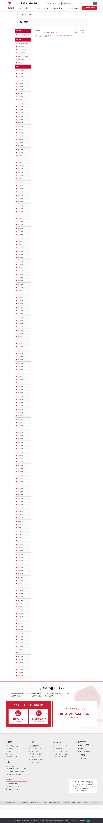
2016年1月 (20, 373)
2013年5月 (20, 465)
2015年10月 (20, 383)
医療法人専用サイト (84, 751)
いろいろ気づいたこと (23, 43)
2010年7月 (20, 557)
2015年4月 (20, 402)
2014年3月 (20, 442)
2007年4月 (20, 639)
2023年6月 (20, 165)
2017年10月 (20, 307)
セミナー (47, 8)
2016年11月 (20, 340)
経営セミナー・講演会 (23, 56)
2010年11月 (20, 544)
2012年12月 (20, 478)
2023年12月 (20, 155)
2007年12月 (20, 620)
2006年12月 (20, 649)
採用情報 (57, 3)
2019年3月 (20, 280)
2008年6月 (20, 616)
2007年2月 (20, 643)
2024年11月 (20, 132)
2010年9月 (20, 550)
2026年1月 (20, 90)
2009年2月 (20, 597)
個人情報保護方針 (10, 802)
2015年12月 (20, 376)
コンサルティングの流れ (61, 751)
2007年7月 (20, 633)
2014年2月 (20, 445)
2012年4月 (20, 501)
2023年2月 (20, 172)
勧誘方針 (67, 802)
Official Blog (35, 751)
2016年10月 (20, 343)
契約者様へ (58, 8)
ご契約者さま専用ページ (85, 745)
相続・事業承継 (21, 53)
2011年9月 (20, 521)
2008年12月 (20, 603)
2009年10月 (20, 583)
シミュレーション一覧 (61, 746)
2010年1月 (20, 573)
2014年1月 (20, 448)
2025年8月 (20, 106)
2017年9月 (20, 310)
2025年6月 (20, 113)
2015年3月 (20, 406)
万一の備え (81, 755)
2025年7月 (20, 109)
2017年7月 (20, 317)
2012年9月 (20, 488)
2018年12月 (20, 290)
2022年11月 (20, 182)
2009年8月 (20, 590)
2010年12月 (20, 541)
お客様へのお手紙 (36, 754)
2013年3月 (20, 471)
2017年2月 (20, 330)
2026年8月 (20, 70)
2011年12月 (20, 511)
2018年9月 (20, 300)
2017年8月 (20, 313)
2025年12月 (20, 93)
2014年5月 (20, 435)
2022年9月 (20, 188)
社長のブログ (82, 742)
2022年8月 (20, 192)
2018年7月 (20, 303)
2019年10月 (20, 267)
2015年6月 (20, 396)
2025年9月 (20, 103)
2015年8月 (20, 389)
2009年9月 (20, 587)
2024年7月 (20, 139)
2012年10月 (20, 485)
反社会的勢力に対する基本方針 (38, 802)
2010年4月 (20, 564)
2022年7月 (20, 195)
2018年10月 (20, 297)
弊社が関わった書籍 (37, 759)
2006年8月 (20, 659)
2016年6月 (20, 356)
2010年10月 (20, 547)
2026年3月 (20, 83)
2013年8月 (20, 462)
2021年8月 (20, 224)
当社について (10, 762)
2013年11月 (20, 455)
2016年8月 (20, 350)
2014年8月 (20, 429)
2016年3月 (20, 366)
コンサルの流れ (23, 8)
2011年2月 (20, 534)
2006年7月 (20, 662)
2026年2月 (20, 86)
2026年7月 (20, 73)
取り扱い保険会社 (13, 756)
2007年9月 (20, 626)
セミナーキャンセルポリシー (16, 789)
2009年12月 (20, 577)
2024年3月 (20, 145)
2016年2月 (20, 369)
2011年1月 (20, 537)
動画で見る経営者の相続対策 (16, 771)
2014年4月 (20, 438)
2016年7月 (20, 353)
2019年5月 (20, 277)
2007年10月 (20, 623)
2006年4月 (20, 672)
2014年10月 (20, 422)
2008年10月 (20, 606)
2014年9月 (20, 425)
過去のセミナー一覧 (14, 786)
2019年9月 (20, 271)
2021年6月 (20, 228)
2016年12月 (20, 336)
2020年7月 (20, 248)
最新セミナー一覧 (13, 783)
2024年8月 (20, 136)
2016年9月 (20, 346)
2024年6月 (20, 142)
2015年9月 (20, 386)
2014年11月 (20, 419)
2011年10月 (20, 518)
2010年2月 (20, 570)
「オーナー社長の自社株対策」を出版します (24, 35)
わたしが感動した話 (22, 49)
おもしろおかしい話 (22, 46)
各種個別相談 (35, 746)
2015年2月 (20, 409)
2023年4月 (20, 169)
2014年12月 (20, 415)
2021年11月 (20, 215)
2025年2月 (20, 126)
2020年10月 (20, 244)
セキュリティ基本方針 (22, 802)
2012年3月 (20, 504)
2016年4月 (20, 363)
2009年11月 (20, 580)
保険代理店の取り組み (15, 774)
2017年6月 (20, 320)
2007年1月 (20, 646)
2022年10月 (20, 185)
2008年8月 (20, 613)
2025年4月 (20, 119)
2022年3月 (20, 205)
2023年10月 (20, 162)
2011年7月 (20, 524)
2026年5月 (20, 76)
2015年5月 (20, 399)
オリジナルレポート (37, 762)
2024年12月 (20, 129)
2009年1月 (20, 600)
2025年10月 (20, 99)
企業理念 (11, 748)
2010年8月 (20, 554)
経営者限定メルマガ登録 (61, 754)
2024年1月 (20, 152)
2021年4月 (20, 234)
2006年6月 (20, 666)
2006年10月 (20, 652)
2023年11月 (20, 159)
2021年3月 (20, 238)
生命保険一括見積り (60, 756)
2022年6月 (20, 198)
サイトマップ (82, 758)
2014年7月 (20, 432)
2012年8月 (20, 491)
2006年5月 (20, 669)
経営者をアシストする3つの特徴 (17, 769)
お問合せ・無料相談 (91, 7)
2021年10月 (20, 218)
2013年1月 (20, 475)
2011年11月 (20, 514)
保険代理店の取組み (76, 802)
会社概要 (9, 742)
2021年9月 (20, 221)
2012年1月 (20, 508)
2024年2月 (20, 149)
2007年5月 (20, 636)
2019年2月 (20, 284)
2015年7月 (20, 392)
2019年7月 (20, 274)
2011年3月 (20, 531)
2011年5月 (20, 527)
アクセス (50, 3)
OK (88, 820)
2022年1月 (20, 211)
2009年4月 (20, 593)
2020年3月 (20, 257)
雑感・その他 (21, 63)
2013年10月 (20, 458)
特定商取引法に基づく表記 (90, 802)
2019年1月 (20, 287)
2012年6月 (20, 498)
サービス (36, 8)
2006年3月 (20, 675)
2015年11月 (20, 379)
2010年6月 (20, 560)
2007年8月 (20, 629)
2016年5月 (20, 359)
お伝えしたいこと (13, 746)
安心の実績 (12, 766)
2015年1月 (20, 412)
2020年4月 (20, 254)
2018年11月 (20, 294)
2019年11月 (20, 264)
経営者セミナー (59, 748)
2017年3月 (20, 327)
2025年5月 (20, 116)
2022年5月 (20, 201)
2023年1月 (20, 175)
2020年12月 (20, 241)
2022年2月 (20, 208)
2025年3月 (20, 122)
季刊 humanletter (36, 756)
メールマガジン (36, 765)
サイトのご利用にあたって (55, 802)
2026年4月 (20, 80)
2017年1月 (20, 333)
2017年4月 (20, 323)
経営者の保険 (21, 59)
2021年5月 (20, 231)
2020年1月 (20, 261)
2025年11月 (20, 96)
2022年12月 (20, 178)
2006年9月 (20, 656)
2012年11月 (20, 481)
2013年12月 (20, 452)
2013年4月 (20, 468)
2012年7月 (20, 494)
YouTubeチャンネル (37, 748)
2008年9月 (20, 610)
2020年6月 (20, 251)
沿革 (10, 751)
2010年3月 (20, 567)
